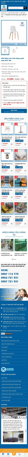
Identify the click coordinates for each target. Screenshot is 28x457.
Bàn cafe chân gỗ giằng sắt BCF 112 (7, 138)
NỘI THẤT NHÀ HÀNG (13, 13)
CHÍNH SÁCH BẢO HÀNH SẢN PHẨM (11, 381)
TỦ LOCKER (4, 347)
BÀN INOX (4, 350)
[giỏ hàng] (3, 454)
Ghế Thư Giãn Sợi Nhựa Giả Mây (6, 217)
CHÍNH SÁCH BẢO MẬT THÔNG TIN (10, 384)
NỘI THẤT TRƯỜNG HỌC (8, 344)
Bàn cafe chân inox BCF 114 (7, 164)
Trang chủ (3, 13)
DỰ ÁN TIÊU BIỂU (5, 400)
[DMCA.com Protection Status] (7, 334)
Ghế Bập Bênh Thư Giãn (20, 164)
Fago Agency (22, 451)
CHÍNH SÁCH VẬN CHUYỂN (8, 391)
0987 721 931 (7, 104)
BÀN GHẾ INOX (5, 363)
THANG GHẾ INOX (6, 357)
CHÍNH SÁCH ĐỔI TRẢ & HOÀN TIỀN (11, 387)
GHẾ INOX (4, 360)
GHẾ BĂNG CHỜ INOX (7, 353)
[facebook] (14, 425)
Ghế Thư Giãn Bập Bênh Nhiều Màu (20, 191)
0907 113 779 (12, 103)
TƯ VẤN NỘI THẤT (6, 397)
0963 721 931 (20, 103)
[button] (12, 259)
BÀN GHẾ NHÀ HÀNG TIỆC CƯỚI (10, 341)
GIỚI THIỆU (4, 378)
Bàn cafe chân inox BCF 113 (20, 138)
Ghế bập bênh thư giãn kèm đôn (7, 191)
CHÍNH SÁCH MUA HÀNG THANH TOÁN (12, 394)
